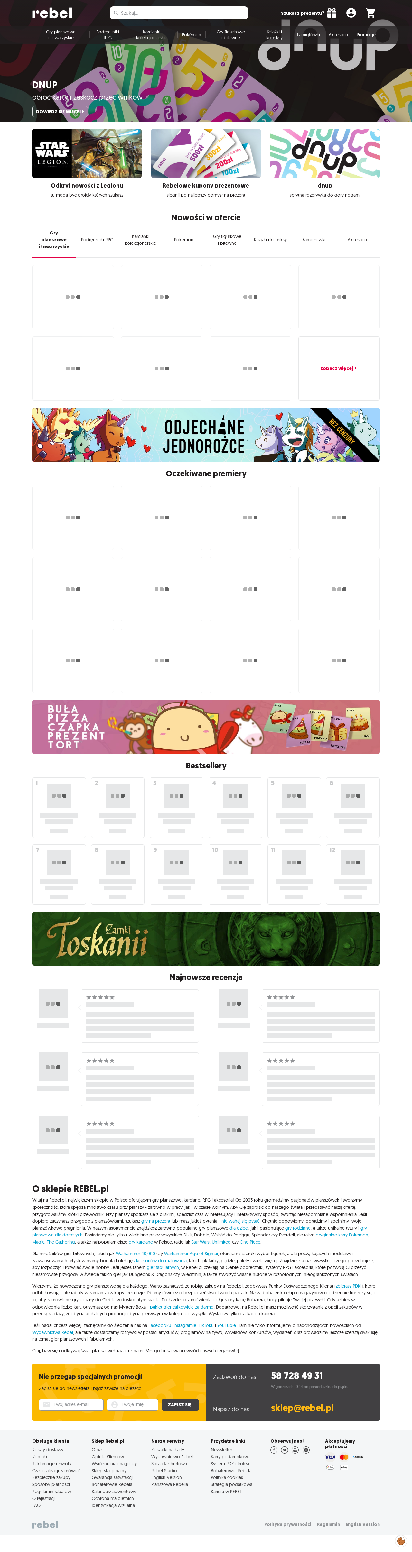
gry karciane (141, 1242)
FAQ (36, 1505)
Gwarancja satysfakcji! (113, 1477)
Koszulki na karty (167, 1450)
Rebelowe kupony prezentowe (206, 185)
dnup (44, 85)
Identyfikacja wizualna (113, 1505)
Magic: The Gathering (53, 1242)
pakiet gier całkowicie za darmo (182, 1307)
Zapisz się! (180, 1404)
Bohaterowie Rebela (112, 1484)
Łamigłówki (308, 35)
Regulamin (328, 1524)
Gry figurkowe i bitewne (231, 35)
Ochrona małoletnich (113, 1498)
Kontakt (39, 1457)
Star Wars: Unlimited (211, 1242)
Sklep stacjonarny (109, 1471)
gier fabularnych (163, 1267)
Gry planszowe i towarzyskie (61, 35)
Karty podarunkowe (230, 1457)
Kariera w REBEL (226, 1491)
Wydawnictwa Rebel (52, 1332)
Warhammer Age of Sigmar (191, 1253)
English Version (166, 1477)
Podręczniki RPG (107, 35)
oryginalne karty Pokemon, (342, 1235)
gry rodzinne (298, 1228)
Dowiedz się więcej (58, 111)
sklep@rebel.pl (302, 1408)
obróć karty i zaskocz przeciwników (87, 97)
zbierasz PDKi (348, 1286)
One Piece (250, 1242)
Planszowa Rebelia (169, 1484)
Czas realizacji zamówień (56, 1471)
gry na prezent (155, 1221)
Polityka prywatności (287, 1524)
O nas (97, 1450)
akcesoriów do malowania (160, 1260)
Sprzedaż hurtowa (169, 1463)
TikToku (206, 1325)
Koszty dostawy (47, 1450)
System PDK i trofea (230, 1463)
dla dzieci (238, 1228)
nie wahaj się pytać (240, 1221)
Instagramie (184, 1325)
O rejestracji (43, 1498)
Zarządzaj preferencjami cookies (401, 1540)
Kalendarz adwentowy (114, 1491)
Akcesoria (338, 35)
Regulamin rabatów (51, 1491)
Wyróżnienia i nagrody (114, 1463)
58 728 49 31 (297, 1376)
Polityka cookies (227, 1477)
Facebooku (159, 1325)
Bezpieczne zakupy (51, 1477)
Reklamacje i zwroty (51, 1463)
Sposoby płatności (51, 1484)
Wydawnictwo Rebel (172, 1457)
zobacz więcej (336, 368)
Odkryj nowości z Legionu (87, 185)
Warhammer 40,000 (135, 1253)
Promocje (366, 35)
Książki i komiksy (274, 35)
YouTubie (226, 1325)
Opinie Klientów (108, 1457)
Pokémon (191, 35)
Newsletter (221, 1450)
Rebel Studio (164, 1471)
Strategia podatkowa (231, 1484)
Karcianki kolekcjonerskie (151, 35)
